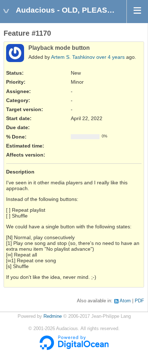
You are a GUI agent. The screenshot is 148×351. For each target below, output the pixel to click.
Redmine (52, 316)
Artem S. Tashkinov (73, 57)
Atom (125, 300)
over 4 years (110, 57)
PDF (139, 300)
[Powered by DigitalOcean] (74, 348)
